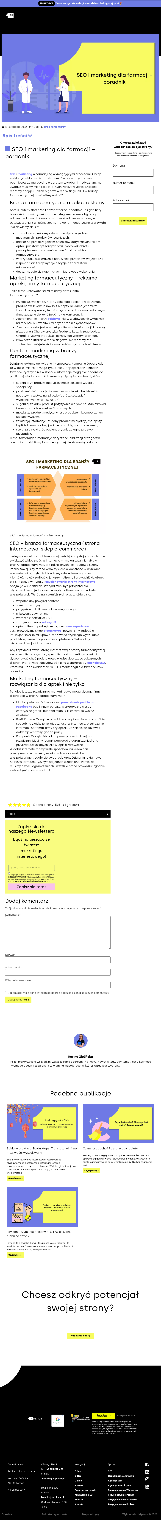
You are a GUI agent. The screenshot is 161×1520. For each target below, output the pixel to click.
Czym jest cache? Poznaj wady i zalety (110, 1148)
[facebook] (147, 1464)
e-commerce (52, 630)
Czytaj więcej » (15, 1178)
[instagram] (147, 1479)
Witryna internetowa (18, 980)
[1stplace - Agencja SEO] (17, 15)
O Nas (78, 1476)
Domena (119, 165)
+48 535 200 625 (54, 1469)
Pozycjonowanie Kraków (121, 1504)
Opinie (78, 1480)
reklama (54, 319)
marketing (25, 174)
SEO (13, 174)
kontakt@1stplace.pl (53, 1478)
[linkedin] (147, 1472)
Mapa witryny (90, 1514)
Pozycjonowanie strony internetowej (70, 582)
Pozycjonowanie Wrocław (122, 1499)
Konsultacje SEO (84, 1495)
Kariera (79, 1485)
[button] (30, 135)
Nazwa (10, 955)
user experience (77, 626)
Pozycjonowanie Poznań (121, 1495)
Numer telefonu (124, 182)
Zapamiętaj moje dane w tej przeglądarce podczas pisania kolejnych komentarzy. (58, 993)
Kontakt (79, 1504)
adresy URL (50, 622)
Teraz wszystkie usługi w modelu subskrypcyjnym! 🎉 (81, 3)
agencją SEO (96, 663)
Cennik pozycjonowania (121, 1476)
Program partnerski (85, 1490)
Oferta (78, 1471)
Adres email (13, 967)
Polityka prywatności (55, 1514)
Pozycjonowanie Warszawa (123, 1490)
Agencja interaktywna (120, 1485)
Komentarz (13, 915)
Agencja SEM (115, 1480)
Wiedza (79, 1499)
